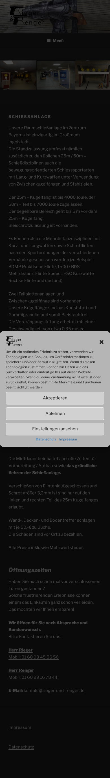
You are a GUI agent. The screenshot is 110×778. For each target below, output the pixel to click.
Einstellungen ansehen (55, 428)
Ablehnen (55, 413)
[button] (101, 342)
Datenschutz (46, 439)
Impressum (68, 439)
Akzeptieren (55, 398)
